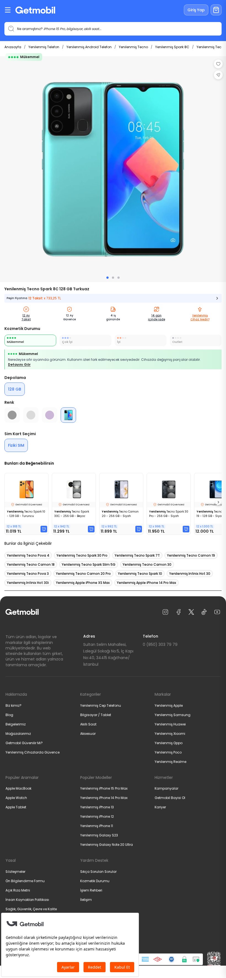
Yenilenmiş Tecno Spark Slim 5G (88, 564)
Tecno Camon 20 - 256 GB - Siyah (120, 514)
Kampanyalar (166, 788)
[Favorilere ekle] (218, 63)
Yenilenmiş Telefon (43, 47)
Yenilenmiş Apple (169, 705)
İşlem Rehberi (91, 890)
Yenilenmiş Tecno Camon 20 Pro (83, 573)
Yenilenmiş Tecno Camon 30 (147, 564)
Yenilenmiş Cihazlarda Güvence (33, 752)
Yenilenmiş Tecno (133, 47)
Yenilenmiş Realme (170, 761)
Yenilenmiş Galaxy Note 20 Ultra (106, 844)
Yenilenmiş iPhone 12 (97, 816)
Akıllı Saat (88, 724)
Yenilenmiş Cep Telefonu (100, 705)
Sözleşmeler (15, 871)
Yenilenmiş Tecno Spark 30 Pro (82, 555)
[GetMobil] (35, 10)
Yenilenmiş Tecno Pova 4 (28, 555)
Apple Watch (16, 797)
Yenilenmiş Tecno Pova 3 (28, 573)
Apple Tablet (16, 807)
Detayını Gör (19, 364)
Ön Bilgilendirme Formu (25, 881)
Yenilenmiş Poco (168, 752)
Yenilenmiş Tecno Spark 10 (140, 573)
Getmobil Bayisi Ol (170, 797)
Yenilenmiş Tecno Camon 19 (191, 555)
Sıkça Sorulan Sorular (98, 871)
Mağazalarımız (18, 733)
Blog (9, 714)
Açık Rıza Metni (18, 890)
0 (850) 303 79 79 (160, 644)
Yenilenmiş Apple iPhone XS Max (83, 582)
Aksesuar (88, 733)
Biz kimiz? (13, 705)
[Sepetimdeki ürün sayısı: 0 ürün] (216, 9)
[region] (113, 169)
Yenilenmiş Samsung (172, 714)
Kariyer (160, 807)
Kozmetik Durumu (94, 881)
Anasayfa (12, 47)
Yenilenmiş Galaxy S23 (99, 835)
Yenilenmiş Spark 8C (172, 47)
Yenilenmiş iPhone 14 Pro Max (104, 797)
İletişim (86, 899)
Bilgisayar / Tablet (95, 714)
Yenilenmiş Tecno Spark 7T (137, 555)
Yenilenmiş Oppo (168, 743)
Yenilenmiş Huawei (170, 724)
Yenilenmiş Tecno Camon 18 (31, 564)
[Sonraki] (218, 502)
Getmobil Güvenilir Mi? (24, 743)
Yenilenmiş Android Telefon (89, 47)
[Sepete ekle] (44, 529)
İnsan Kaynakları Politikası (27, 899)
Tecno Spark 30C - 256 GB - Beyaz (71, 514)
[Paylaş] (218, 75)
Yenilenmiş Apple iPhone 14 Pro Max (146, 582)
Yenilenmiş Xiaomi (170, 733)
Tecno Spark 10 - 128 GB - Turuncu (26, 514)
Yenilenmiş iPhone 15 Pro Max (104, 788)
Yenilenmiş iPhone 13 (97, 807)
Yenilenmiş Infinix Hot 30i (28, 582)
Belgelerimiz (16, 724)
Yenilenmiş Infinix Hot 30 (189, 573)
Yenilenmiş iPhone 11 (96, 825)
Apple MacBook (18, 788)
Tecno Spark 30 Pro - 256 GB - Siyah (168, 514)
